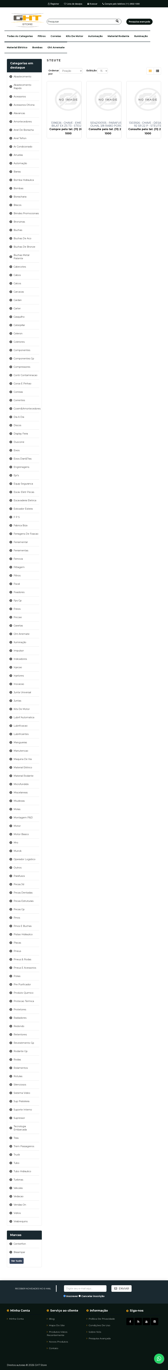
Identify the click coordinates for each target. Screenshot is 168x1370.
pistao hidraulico (23, 934)
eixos (17, 450)
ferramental (21, 542)
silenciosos (20, 1084)
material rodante (118, 36)
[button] (19, 36)
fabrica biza (20, 525)
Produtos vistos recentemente (57, 1333)
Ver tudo (16, 1260)
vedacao (18, 1196)
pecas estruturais (23, 901)
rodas (17, 1059)
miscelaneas (21, 792)
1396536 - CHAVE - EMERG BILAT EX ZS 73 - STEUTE (68, 124)
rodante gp (21, 1051)
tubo (16, 1163)
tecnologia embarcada (20, 1128)
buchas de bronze (24, 246)
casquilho (19, 316)
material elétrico (17, 47)
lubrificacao (21, 725)
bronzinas (19, 221)
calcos (17, 283)
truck (17, 1154)
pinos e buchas (23, 926)
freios (17, 608)
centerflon (20, 1243)
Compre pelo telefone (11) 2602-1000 (122, 3)
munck (17, 850)
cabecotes (20, 266)
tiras (16, 1137)
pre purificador (22, 984)
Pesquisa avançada (100, 1338)
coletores (19, 341)
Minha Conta (16, 1318)
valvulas (18, 1188)
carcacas (19, 291)
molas (17, 809)
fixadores (19, 592)
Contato (53, 1348)
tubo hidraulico (22, 1171)
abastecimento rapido (22, 86)
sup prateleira (21, 1101)
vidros (17, 1213)
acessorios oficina (24, 104)
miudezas (19, 800)
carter (17, 308)
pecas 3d (19, 884)
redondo (19, 1026)
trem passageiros (24, 1146)
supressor (19, 1118)
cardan (18, 300)
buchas (18, 230)
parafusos (19, 875)
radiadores (20, 1017)
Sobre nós (95, 1331)
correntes (19, 400)
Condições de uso (99, 1325)
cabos (17, 275)
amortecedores (23, 121)
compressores (22, 366)
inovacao (19, 684)
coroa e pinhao (22, 383)
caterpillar (19, 325)
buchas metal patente (21, 257)
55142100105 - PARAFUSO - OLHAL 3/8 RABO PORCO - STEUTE (108, 124)
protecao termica (24, 1001)
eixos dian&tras (23, 458)
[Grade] (150, 71)
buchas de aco (22, 238)
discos (17, 425)
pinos (17, 917)
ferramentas (21, 550)
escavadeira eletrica (25, 500)
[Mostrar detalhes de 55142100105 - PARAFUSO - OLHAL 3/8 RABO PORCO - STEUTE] (108, 99)
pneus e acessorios (25, 967)
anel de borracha (24, 129)
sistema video (22, 1092)
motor (17, 825)
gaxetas (18, 625)
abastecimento (22, 76)
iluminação (141, 36)
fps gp (18, 600)
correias (56, 36)
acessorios (20, 96)
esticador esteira (23, 508)
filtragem (19, 567)
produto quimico (23, 992)
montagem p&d (23, 817)
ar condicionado (23, 146)
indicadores (20, 659)
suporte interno (23, 1109)
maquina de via (23, 759)
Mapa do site (57, 1325)
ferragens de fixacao (26, 533)
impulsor (19, 650)
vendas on (20, 1204)
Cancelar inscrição (93, 1296)
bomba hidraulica (24, 180)
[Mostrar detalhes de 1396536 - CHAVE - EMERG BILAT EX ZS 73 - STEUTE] (68, 99)
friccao (18, 617)
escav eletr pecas (24, 492)
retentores (20, 1034)
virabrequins (21, 1221)
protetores (20, 1009)
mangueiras (20, 742)
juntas (17, 700)
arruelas (18, 154)
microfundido (21, 784)
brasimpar (19, 1252)
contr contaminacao (25, 375)
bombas (37, 47)
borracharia (20, 196)
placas (17, 942)
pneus (17, 951)
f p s (17, 517)
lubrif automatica (24, 717)
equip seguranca (23, 483)
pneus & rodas (22, 959)
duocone (19, 442)
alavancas (19, 113)
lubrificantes (21, 734)
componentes (22, 350)
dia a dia (19, 416)
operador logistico (24, 859)
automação (95, 36)
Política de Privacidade (102, 1318)
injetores (19, 675)
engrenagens (21, 467)
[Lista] (157, 71)
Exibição (91, 70)
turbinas (18, 1179)
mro (16, 842)
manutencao (21, 750)
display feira (21, 433)
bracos (17, 205)
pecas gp (19, 909)
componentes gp (24, 358)
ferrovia (18, 558)
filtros (42, 36)
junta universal (22, 692)
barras (17, 171)
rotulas (18, 1076)
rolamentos (21, 1067)
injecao (18, 667)
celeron (18, 333)
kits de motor (74, 36)
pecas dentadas (23, 892)
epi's (16, 475)
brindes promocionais (26, 213)
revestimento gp (24, 1042)
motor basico (21, 834)
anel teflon (20, 138)
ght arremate (56, 47)
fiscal (17, 583)
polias (17, 976)
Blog (51, 1318)
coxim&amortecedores (26, 408)
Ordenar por (53, 72)
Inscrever (72, 1296)
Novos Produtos (58, 1341)
